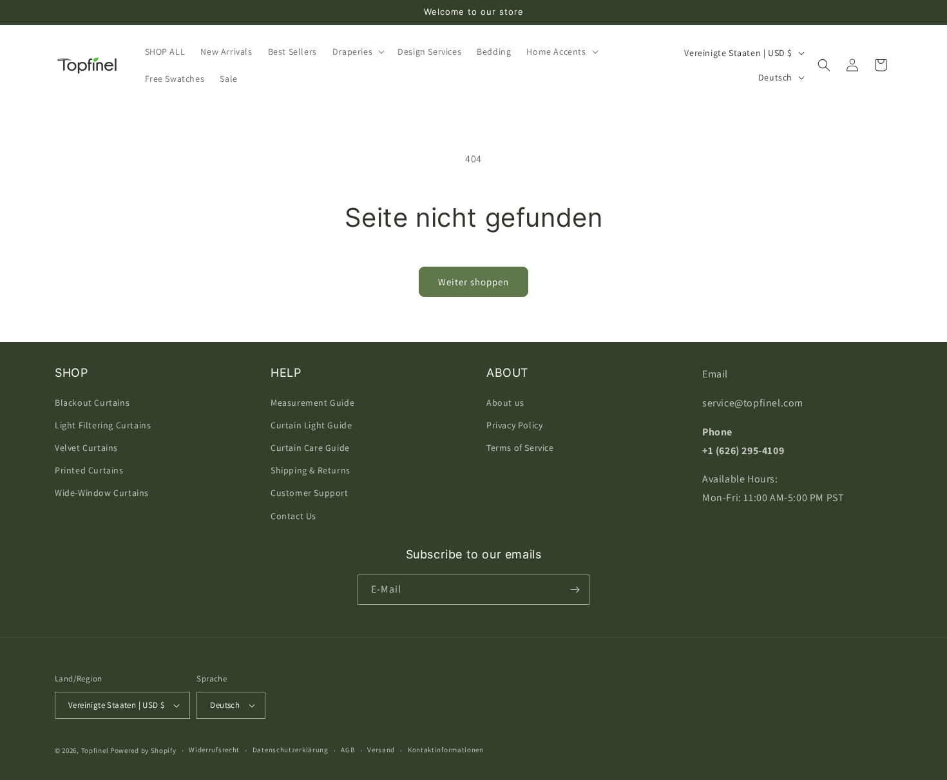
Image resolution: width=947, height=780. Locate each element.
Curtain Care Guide (310, 447)
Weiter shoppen (473, 282)
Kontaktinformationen (446, 749)
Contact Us (293, 516)
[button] (357, 51)
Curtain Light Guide (311, 425)
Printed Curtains (89, 470)
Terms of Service (520, 447)
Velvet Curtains (86, 447)
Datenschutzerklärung (291, 749)
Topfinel (95, 750)
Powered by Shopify (143, 750)
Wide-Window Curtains (102, 493)
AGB (347, 749)
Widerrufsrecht (214, 749)
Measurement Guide (312, 402)
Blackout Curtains (92, 402)
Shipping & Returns (310, 470)
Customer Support (310, 493)
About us (505, 402)
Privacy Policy (514, 425)
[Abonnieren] (574, 590)
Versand (381, 749)
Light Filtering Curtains (103, 425)
